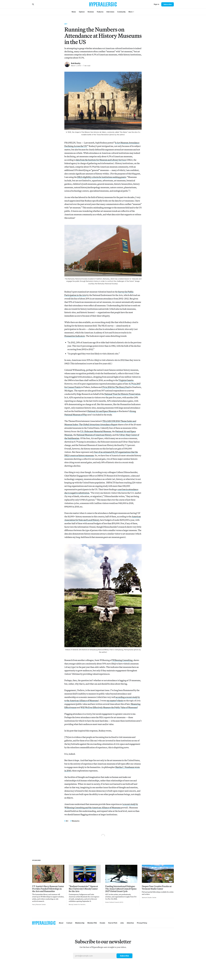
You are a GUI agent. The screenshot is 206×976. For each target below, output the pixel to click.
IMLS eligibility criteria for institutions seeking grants (101, 177)
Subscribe (168, 4)
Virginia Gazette (125, 380)
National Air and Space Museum (101, 411)
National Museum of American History (93, 434)
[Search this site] (33, 4)
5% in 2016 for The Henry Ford (116, 387)
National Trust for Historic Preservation (122, 394)
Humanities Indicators (74, 336)
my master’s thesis (115, 700)
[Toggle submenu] (133, 11)
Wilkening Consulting (122, 660)
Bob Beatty (75, 63)
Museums (75, 821)
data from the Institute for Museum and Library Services (101, 159)
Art (65, 24)
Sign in (156, 4)
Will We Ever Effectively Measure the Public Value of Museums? (109, 707)
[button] (130, 12)
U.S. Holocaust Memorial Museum (95, 431)
